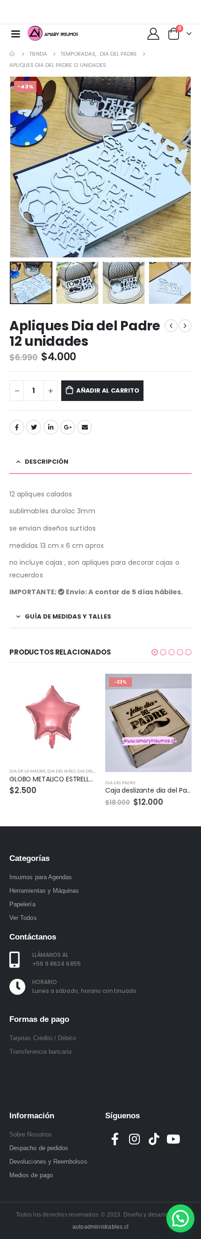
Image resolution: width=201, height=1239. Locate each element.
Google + (67, 427)
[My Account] (153, 33)
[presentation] (21, 167)
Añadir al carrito (107, 390)
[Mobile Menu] (15, 33)
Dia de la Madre (27, 771)
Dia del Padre (92, 771)
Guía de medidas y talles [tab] (68, 616)
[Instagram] (179, 12)
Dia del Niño (61, 771)
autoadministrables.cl (100, 1227)
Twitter (33, 427)
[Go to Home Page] (12, 53)
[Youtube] (164, 12)
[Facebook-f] (115, 1139)
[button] (155, 652)
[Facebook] (149, 12)
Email (84, 427)
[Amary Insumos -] (53, 33)
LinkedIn (50, 427)
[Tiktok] (194, 12)
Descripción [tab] (46, 461)
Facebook (16, 427)
